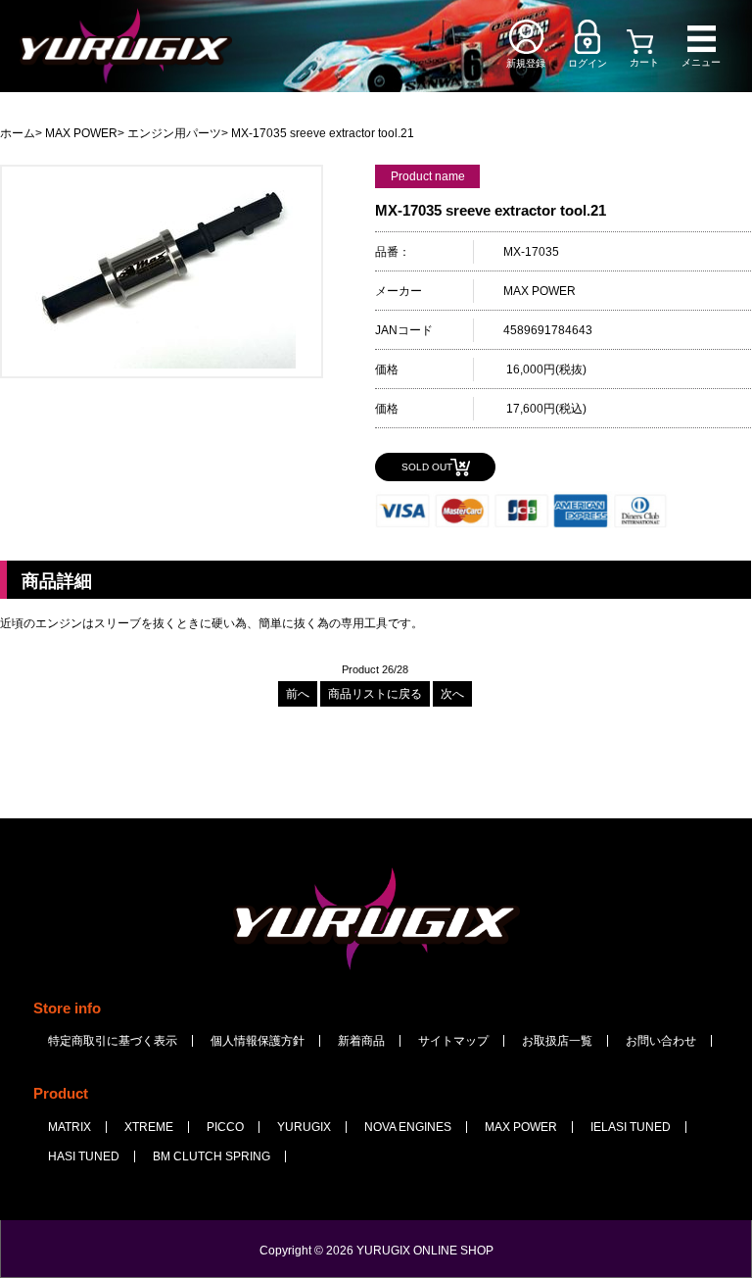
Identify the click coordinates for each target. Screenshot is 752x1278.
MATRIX (69, 1127)
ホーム (17, 133)
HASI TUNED (83, 1156)
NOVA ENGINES (407, 1127)
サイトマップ (453, 1041)
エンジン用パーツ (174, 133)
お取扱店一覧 (557, 1041)
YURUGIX (304, 1127)
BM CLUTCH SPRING (211, 1156)
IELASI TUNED (630, 1127)
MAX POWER (81, 133)
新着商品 (361, 1041)
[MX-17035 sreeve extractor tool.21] (161, 364)
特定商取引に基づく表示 (112, 1041)
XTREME (148, 1127)
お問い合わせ (661, 1041)
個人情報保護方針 (258, 1041)
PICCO (225, 1127)
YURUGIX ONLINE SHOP (425, 1250)
